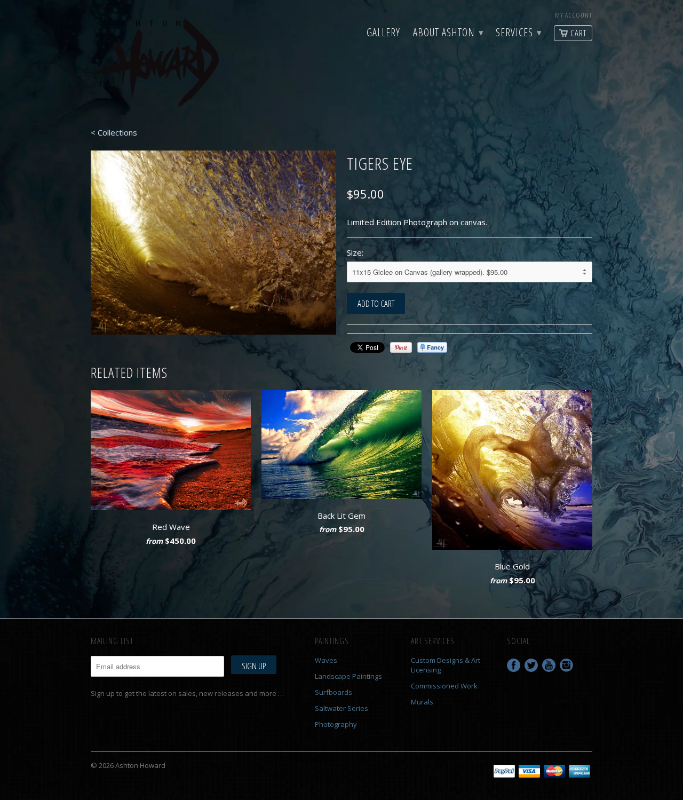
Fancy (432, 347)
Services (518, 33)
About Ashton (448, 33)
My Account (573, 15)
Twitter (531, 665)
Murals (422, 702)
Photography (336, 724)
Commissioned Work (444, 686)
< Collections (114, 132)
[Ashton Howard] (160, 63)
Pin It (401, 347)
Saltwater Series (341, 708)
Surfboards (333, 692)
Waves (326, 660)
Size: (355, 252)
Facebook (513, 665)
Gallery (383, 33)
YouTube (548, 665)
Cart (578, 33)
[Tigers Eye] (213, 243)
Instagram (566, 665)
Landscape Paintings (348, 676)
